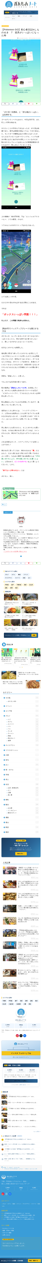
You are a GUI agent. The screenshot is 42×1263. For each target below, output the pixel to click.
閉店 (22, 827)
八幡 (25, 1004)
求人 (21, 779)
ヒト (23, 790)
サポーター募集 (6, 1232)
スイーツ (17, 577)
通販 (21, 817)
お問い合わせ (22, 1084)
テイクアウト (8, 577)
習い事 (23, 795)
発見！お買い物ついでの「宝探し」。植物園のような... (20, 1158)
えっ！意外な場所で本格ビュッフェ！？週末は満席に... (20, 1154)
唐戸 (12, 584)
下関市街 (19, 584)
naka (4, 504)
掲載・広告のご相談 (7, 1230)
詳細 (34, 635)
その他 (22, 698)
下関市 (4, 1000)
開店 (22, 832)
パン (23, 729)
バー (23, 726)
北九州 (31, 584)
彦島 (6, 587)
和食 (23, 736)
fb (24, 1035)
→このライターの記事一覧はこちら (15, 551)
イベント (25, 16)
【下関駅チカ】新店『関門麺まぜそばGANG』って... (19, 1149)
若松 (30, 1004)
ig (17, 1035)
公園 (23, 792)
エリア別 (22, 711)
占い (29, 577)
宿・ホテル (22, 770)
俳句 (21, 760)
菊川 (16, 587)
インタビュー (23, 810)
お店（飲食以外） (23, 788)
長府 (25, 584)
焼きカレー (23, 738)
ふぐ (23, 719)
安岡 (11, 587)
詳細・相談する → (34, 1260)
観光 (19, 16)
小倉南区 (18, 1004)
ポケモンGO (5, 26)
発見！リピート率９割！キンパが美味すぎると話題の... (20, 1144)
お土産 (23, 808)
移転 (21, 799)
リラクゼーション (21, 750)
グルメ (13, 16)
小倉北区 (11, 1004)
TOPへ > (34, 12)
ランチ (22, 731)
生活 (31, 16)
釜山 (21, 822)
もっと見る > (37, 1131)
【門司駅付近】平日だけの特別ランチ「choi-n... (18, 1139)
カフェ (13, 18)
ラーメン (23, 733)
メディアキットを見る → (21, 1081)
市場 (21, 774)
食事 (23, 740)
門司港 (7, 584)
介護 (21, 755)
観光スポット (23, 813)
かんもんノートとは (7, 1228)
